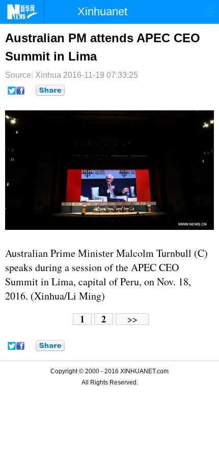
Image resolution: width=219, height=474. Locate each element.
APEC (143, 267)
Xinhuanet (102, 11)
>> (132, 319)
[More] (50, 90)
